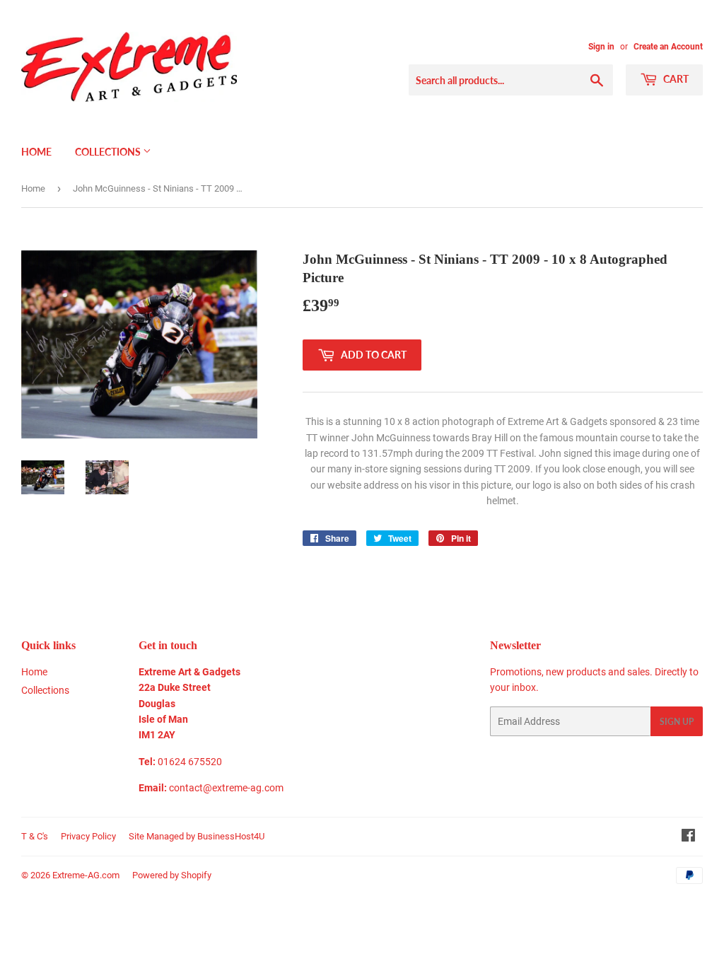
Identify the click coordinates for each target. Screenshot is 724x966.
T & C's (34, 836)
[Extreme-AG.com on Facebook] (688, 837)
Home (36, 152)
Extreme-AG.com (85, 875)
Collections (109, 152)
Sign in (601, 47)
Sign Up (677, 721)
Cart (675, 79)
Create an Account (668, 47)
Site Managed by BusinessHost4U (196, 836)
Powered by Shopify (171, 875)
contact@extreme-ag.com (226, 787)
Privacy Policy (88, 836)
